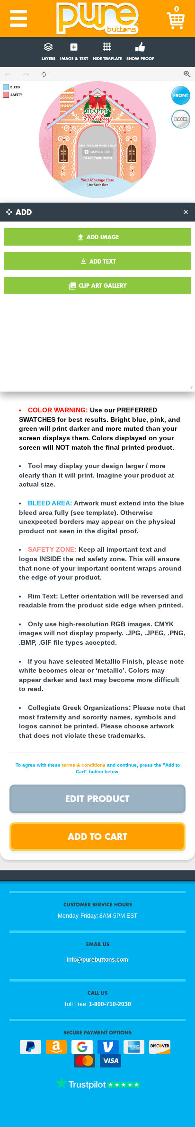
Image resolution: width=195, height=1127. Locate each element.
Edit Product (97, 798)
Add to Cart (97, 836)
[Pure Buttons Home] (97, 18)
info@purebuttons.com (97, 959)
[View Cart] (176, 18)
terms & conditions (84, 765)
